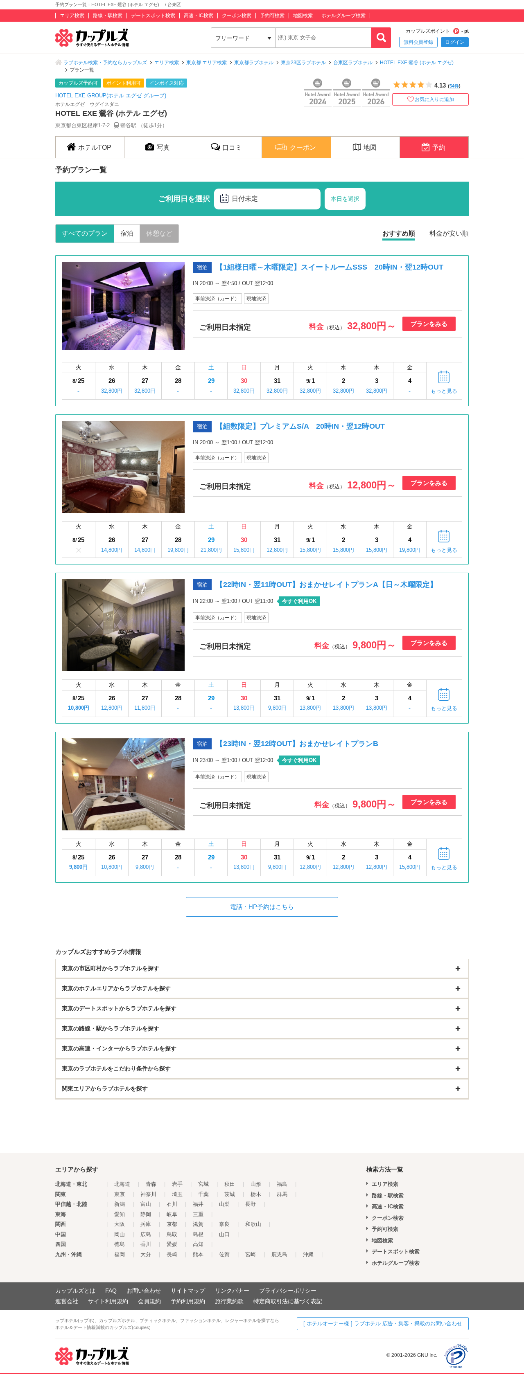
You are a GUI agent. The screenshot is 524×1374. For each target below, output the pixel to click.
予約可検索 (272, 15)
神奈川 (148, 1194)
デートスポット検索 (153, 15)
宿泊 (126, 233)
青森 (151, 1184)
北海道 (122, 1184)
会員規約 (149, 1301)
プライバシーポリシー (287, 1290)
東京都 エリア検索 (206, 62)
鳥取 (172, 1234)
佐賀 (224, 1254)
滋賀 (198, 1224)
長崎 (172, 1254)
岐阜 (172, 1214)
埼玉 (177, 1194)
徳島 (119, 1244)
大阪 (119, 1224)
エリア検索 (72, 15)
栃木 (256, 1194)
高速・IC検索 (198, 15)
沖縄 (308, 1254)
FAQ (111, 1290)
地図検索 (303, 15)
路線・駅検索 (107, 15)
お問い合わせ (143, 1290)
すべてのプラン (85, 233)
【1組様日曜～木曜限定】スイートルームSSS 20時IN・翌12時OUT (329, 267)
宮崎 (250, 1254)
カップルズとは (75, 1290)
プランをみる (429, 323)
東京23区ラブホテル (303, 62)
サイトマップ (188, 1290)
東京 (119, 1194)
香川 (145, 1244)
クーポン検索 (236, 15)
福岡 (119, 1254)
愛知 (119, 1214)
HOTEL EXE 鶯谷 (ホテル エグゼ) (419, 62)
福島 (282, 1184)
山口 (224, 1234)
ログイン (455, 42)
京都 (172, 1224)
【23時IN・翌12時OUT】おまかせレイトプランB (297, 744)
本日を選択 (345, 199)
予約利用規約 (188, 1301)
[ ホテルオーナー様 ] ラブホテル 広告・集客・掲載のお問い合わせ (382, 1323)
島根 (198, 1234)
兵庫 (145, 1224)
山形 (256, 1184)
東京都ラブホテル (253, 62)
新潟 (119, 1204)
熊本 (198, 1254)
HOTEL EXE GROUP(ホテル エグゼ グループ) (110, 95)
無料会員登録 (418, 42)
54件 (454, 85)
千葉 (203, 1194)
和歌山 (253, 1224)
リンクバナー (232, 1290)
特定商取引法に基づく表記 (287, 1301)
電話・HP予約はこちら (262, 906)
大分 (145, 1254)
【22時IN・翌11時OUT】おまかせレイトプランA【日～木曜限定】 (326, 584)
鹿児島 (279, 1254)
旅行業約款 (229, 1301)
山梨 (224, 1204)
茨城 (229, 1194)
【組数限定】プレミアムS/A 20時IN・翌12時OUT (300, 426)
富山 (145, 1204)
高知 (198, 1244)
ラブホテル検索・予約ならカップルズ (105, 62)
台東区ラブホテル (353, 62)
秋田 (229, 1184)
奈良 (224, 1224)
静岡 (145, 1214)
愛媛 (172, 1244)
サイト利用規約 (108, 1301)
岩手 (177, 1184)
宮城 (203, 1184)
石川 (172, 1204)
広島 (145, 1234)
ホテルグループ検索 (343, 15)
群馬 (282, 1194)
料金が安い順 (449, 233)
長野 (250, 1204)
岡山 (119, 1234)
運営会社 (66, 1301)
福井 (198, 1204)
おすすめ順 (398, 233)
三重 (198, 1214)
